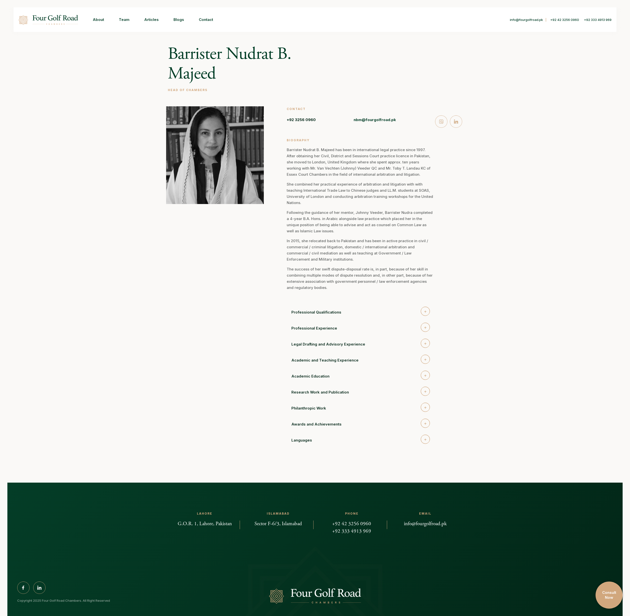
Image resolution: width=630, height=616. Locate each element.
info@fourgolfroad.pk (526, 20)
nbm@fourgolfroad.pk (375, 119)
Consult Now (609, 595)
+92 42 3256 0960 (564, 20)
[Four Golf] (48, 19)
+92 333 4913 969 (598, 20)
